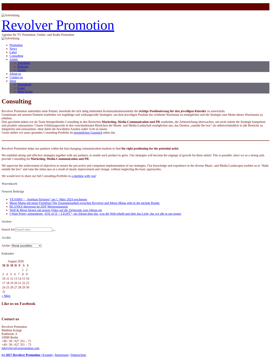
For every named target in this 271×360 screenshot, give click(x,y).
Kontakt (47, 355)
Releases (22, 66)
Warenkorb (24, 84)
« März (6, 296)
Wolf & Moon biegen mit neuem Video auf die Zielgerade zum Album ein (56, 210)
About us (15, 73)
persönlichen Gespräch (88, 132)
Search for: (8, 229)
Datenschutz (78, 355)
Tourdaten (23, 63)
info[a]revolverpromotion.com (20, 348)
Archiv (21, 70)
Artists (14, 59)
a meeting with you (83, 176)
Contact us (16, 77)
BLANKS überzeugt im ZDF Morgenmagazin (39, 206)
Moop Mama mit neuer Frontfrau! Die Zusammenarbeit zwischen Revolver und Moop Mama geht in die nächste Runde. (85, 203)
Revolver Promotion (58, 25)
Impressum (61, 355)
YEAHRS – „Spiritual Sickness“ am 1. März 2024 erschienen (48, 199)
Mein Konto (25, 91)
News (13, 48)
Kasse (21, 88)
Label (13, 52)
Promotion (16, 45)
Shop (13, 81)
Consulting (16, 55)
